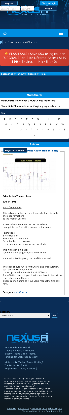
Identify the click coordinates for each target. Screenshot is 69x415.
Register (9, 3)
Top (60, 411)
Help (43, 73)
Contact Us (23, 408)
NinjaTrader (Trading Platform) (21, 368)
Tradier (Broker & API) (16, 365)
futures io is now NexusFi (18, 347)
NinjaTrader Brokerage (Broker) (21, 356)
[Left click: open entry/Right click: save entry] (29, 175)
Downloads (51, 411)
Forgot (48, 8)
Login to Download (15, 150)
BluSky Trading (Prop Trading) (20, 353)
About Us (11, 408)
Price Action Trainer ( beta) (42, 150)
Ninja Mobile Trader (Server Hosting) (24, 362)
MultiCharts (20, 292)
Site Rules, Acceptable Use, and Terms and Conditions (42, 410)
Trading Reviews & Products (19, 350)
